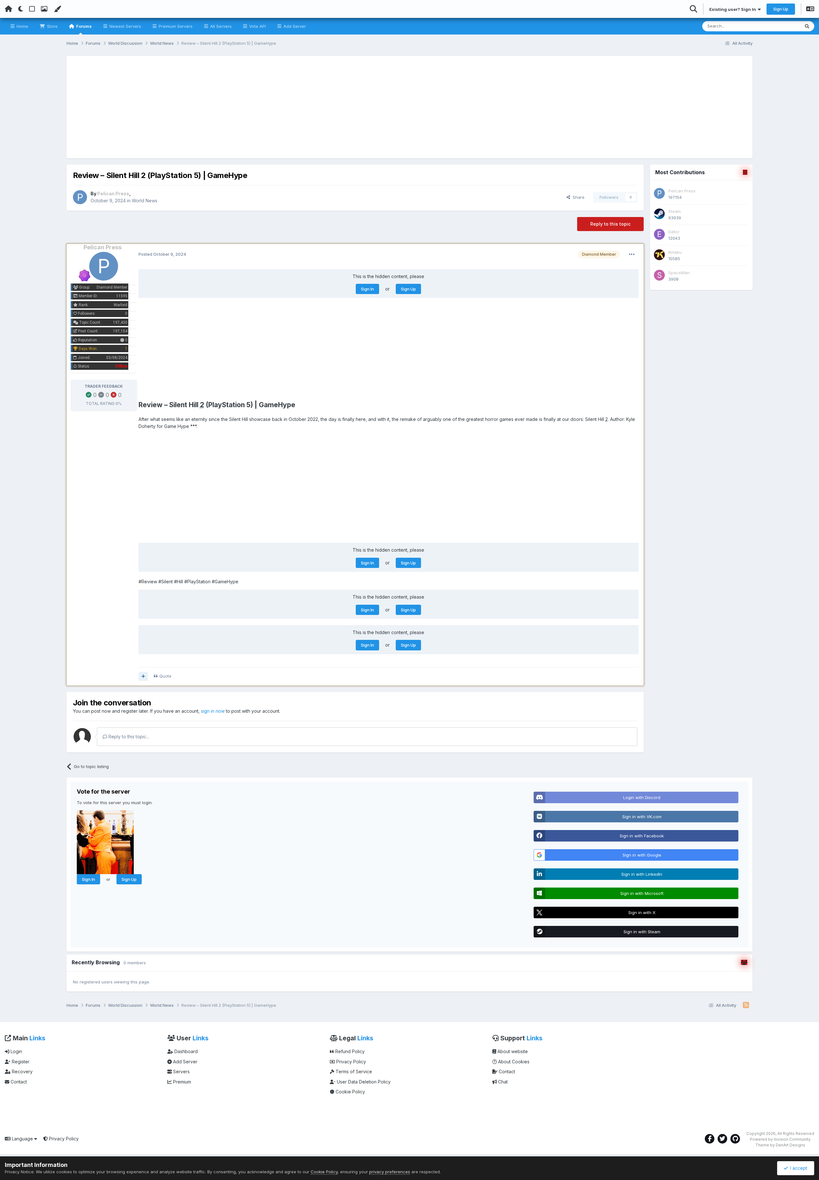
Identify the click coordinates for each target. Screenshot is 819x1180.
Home (21, 26)
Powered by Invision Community (780, 1139)
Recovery (22, 1071)
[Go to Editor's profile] (659, 234)
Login (15, 1051)
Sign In (367, 288)
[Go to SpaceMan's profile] (659, 275)
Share (577, 197)
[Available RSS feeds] (745, 1005)
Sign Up (780, 9)
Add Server (294, 26)
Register (20, 1061)
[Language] (810, 9)
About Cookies (513, 1061)
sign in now (213, 711)
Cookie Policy (349, 1091)
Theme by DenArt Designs (780, 1145)
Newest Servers (124, 26)
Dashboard (185, 1051)
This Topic (781, 26)
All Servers (220, 26)
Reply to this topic (610, 224)
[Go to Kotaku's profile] (659, 254)
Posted (162, 254)
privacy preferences (389, 1171)
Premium (181, 1081)
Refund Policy (349, 1051)
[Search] (807, 26)
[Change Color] (57, 9)
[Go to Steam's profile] (659, 213)
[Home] (8, 9)
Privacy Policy (350, 1061)
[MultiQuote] (143, 676)
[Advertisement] (409, 107)
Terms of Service (353, 1071)
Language (22, 1138)
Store (52, 26)
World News (144, 200)
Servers (181, 1071)
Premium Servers (175, 26)
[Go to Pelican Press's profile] (80, 197)
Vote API (257, 26)
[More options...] (632, 254)
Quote (165, 676)
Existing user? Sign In (733, 9)
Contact (18, 1081)
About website (512, 1051)
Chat (502, 1081)
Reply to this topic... (128, 736)
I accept (797, 1168)
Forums (83, 26)
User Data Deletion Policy (363, 1081)
